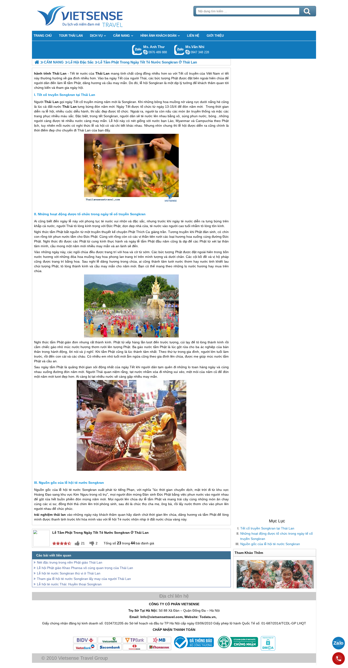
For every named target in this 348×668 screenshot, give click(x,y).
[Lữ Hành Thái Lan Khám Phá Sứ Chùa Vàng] (37, 62)
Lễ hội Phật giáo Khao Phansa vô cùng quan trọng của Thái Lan (85, 568)
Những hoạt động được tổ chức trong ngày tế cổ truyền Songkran (276, 536)
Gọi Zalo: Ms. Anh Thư (137, 50)
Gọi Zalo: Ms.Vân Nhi (179, 50)
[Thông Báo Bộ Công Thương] (193, 649)
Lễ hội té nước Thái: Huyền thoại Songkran (69, 584)
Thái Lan (51, 102)
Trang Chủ (91, 15)
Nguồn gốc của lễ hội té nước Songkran (270, 544)
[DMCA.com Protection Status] (267, 649)
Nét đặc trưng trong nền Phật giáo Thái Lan (69, 562)
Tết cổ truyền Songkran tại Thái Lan (267, 528)
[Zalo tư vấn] (338, 643)
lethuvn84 (145, 52)
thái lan (60, 514)
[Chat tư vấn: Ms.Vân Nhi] (187, 52)
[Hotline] (338, 658)
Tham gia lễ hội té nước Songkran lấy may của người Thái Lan (84, 579)
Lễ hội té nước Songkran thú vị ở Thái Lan (68, 573)
